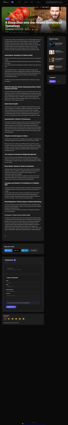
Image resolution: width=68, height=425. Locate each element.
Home (19, 2)
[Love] (9, 318)
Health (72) (52, 81)
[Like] (5, 318)
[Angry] (23, 318)
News (32, 2)
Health (25, 2)
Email (7, 284)
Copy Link (34, 250)
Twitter (17, 250)
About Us (38, 2)
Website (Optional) (9, 289)
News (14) (58, 81)
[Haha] (12, 318)
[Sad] (20, 318)
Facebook (9, 250)
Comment (8, 293)
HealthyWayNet (10, 29)
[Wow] (16, 318)
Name (7, 280)
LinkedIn (25, 250)
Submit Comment (11, 306)
